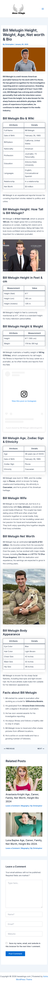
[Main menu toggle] (42, 9)
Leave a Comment (13, 806)
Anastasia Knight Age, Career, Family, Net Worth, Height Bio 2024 (22, 798)
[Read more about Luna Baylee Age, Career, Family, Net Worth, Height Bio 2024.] (24, 824)
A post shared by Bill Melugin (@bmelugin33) (24, 428)
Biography (25, 806)
